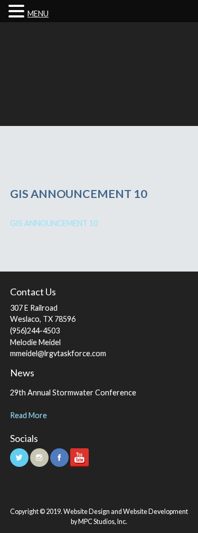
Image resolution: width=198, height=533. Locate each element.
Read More (28, 415)
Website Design (86, 512)
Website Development (155, 512)
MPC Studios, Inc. (102, 522)
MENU (38, 13)
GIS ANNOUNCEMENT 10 (54, 223)
